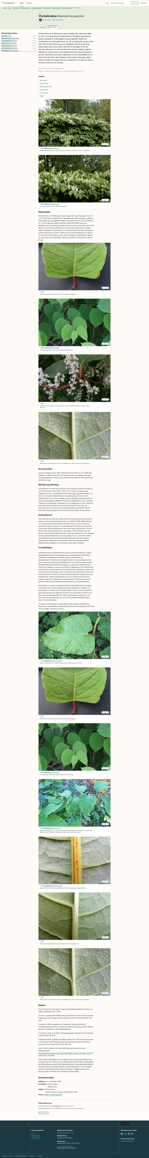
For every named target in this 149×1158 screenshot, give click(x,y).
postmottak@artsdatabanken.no (65, 1146)
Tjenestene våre (35, 1135)
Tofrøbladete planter (36, 8)
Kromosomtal (44, 83)
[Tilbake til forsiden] (9, 3)
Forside (5, 8)
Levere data (39, 1155)
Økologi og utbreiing (46, 86)
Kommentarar (44, 89)
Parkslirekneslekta (67, 8)
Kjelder (42, 96)
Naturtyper (29, 3)
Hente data (32, 1155)
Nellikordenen (46, 8)
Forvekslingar (44, 93)
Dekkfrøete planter (25, 8)
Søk (136, 3)
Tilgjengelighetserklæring (21, 1155)
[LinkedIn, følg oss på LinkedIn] (129, 1134)
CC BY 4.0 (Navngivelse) (53, 1095)
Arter (22, 3)
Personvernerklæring (7, 1155)
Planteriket (16, 8)
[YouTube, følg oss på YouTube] (132, 1134)
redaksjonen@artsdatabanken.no (65, 1132)
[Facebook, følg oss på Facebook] (122, 1134)
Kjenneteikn (43, 80)
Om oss (33, 1133)
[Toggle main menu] (143, 3)
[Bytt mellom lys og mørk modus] (107, 3)
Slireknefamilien (56, 8)
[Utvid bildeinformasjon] (42, 148)
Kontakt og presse (36, 1137)
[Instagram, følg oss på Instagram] (125, 1134)
